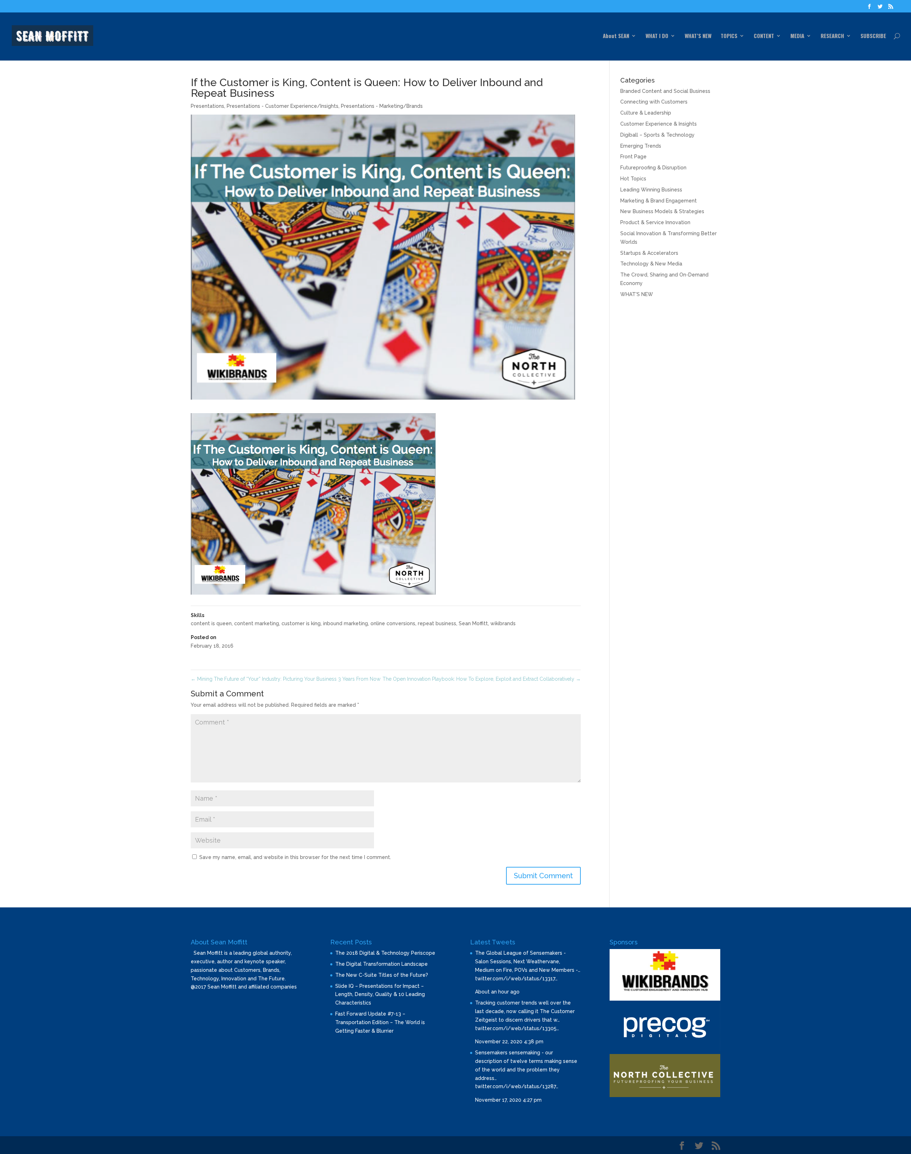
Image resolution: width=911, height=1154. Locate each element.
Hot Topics (633, 178)
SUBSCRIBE (873, 36)
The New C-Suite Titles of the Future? (381, 975)
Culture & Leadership (645, 113)
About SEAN (616, 36)
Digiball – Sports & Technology (657, 135)
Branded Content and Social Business (665, 91)
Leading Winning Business (651, 190)
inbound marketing (345, 623)
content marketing (256, 623)
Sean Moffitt (473, 623)
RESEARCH (832, 36)
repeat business (437, 623)
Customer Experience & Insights (658, 124)
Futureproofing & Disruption (653, 167)
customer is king (301, 623)
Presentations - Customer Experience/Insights (282, 106)
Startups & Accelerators (649, 253)
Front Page (633, 156)
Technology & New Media (651, 264)
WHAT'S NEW (636, 294)
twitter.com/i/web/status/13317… (516, 978)
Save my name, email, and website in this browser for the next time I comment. (295, 857)
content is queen (211, 623)
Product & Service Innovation (655, 222)
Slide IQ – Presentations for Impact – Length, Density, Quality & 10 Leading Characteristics (380, 994)
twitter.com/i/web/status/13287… (516, 1086)
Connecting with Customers (654, 102)
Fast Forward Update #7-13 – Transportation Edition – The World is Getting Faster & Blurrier (380, 1022)
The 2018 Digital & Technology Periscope (385, 953)
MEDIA (797, 36)
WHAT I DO (657, 36)
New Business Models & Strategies (662, 211)
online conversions (392, 623)
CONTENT (764, 36)
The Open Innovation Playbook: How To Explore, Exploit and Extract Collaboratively (482, 679)
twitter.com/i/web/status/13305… (517, 1028)
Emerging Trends (640, 146)
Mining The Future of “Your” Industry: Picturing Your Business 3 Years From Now (285, 679)
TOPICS (729, 36)
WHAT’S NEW (698, 36)
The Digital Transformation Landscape (381, 964)
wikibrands (503, 623)
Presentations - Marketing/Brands (382, 106)
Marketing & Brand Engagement (658, 201)
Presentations (207, 106)
